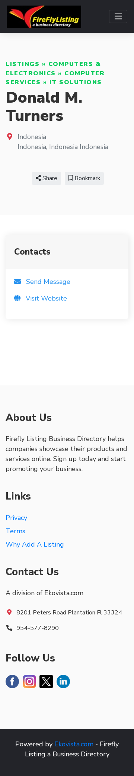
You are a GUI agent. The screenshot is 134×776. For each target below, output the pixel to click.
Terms (15, 531)
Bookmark (86, 178)
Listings (22, 64)
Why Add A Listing (35, 544)
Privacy (16, 517)
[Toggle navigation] (118, 16)
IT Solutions (76, 82)
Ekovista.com (73, 744)
